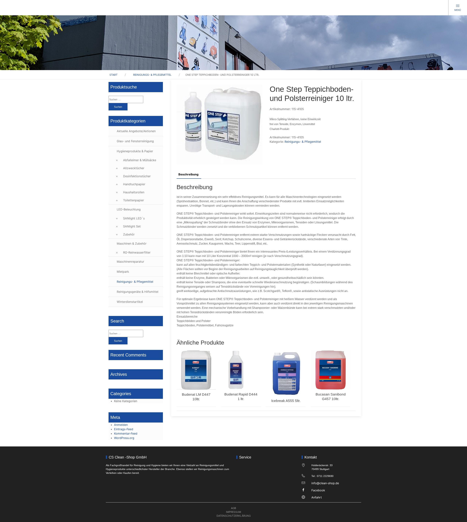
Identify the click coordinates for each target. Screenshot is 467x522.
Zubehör (129, 234)
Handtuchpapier (134, 184)
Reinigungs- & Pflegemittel (152, 74)
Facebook (318, 490)
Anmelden (121, 425)
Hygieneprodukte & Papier (135, 151)
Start (113, 74)
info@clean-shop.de (325, 483)
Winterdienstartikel (130, 302)
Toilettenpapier (133, 200)
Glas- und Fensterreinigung (135, 141)
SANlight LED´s (134, 218)
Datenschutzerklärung (234, 515)
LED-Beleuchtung (129, 209)
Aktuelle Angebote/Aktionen (136, 131)
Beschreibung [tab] (188, 174)
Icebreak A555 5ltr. (285, 401)
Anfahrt (316, 497)
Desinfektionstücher (137, 176)
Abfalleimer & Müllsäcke (139, 160)
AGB (233, 508)
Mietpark (123, 271)
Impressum (233, 511)
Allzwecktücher (133, 168)
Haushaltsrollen (133, 192)
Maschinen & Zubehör (131, 243)
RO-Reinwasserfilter (136, 252)
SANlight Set (132, 226)
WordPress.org (124, 438)
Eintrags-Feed (123, 429)
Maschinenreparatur (130, 261)
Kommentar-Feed (125, 433)
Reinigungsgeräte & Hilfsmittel (137, 291)
